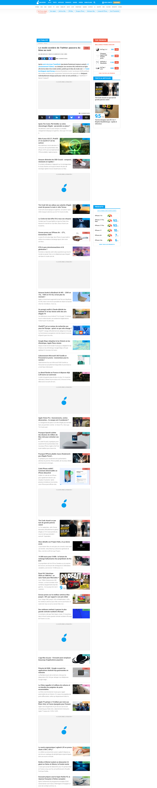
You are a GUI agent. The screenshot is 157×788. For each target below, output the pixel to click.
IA (94, 7)
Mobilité (63, 7)
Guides (75, 2)
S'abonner (116, 2)
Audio (57, 7)
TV (53, 7)
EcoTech (90, 7)
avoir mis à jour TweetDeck (51, 64)
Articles (61, 2)
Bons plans (88, 2)
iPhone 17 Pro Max (99, 220)
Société (99, 7)
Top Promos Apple (42, 11)
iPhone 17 (98, 230)
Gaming (85, 7)
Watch (50, 7)
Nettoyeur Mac (91, 11)
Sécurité (114, 7)
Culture (108, 7)
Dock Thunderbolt (114, 11)
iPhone (37, 7)
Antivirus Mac (62, 11)
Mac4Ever (40, 43)
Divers (120, 7)
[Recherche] (94, 2)
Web (103, 7)
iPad (41, 7)
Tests (55, 2)
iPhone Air (98, 235)
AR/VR (68, 7)
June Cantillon (44, 54)
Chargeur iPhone (80, 11)
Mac (45, 7)
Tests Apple (53, 11)
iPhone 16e (98, 240)
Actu (49, 2)
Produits (68, 2)
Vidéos (81, 2)
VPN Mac (70, 11)
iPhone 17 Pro (99, 225)
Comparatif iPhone (102, 11)
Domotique (78, 7)
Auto (72, 7)
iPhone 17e (98, 215)
